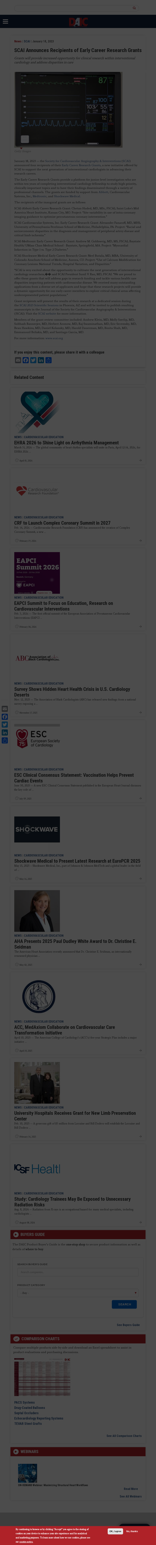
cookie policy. (26, 1541)
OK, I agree (115, 1531)
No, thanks (132, 1531)
